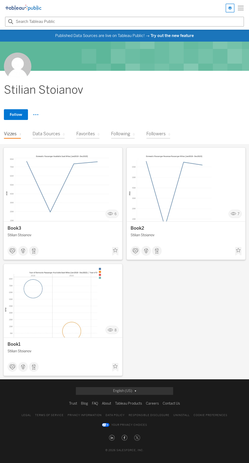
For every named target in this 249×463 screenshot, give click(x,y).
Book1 (14, 344)
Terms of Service (49, 415)
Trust (73, 403)
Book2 (137, 228)
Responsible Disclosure (149, 415)
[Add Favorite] (115, 251)
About (106, 403)
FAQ (95, 403)
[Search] (10, 21)
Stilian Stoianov (19, 235)
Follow (16, 114)
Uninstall (181, 415)
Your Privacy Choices (129, 425)
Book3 (14, 228)
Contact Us (171, 403)
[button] (112, 438)
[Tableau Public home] (23, 8)
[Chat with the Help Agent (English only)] (230, 8)
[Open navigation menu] (240, 8)
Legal (26, 415)
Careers (152, 403)
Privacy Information (85, 415)
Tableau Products (128, 403)
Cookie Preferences (210, 415)
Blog (84, 403)
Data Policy (115, 415)
